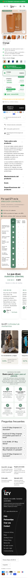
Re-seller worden (8, 545)
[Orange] (4, 61)
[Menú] (4, 6)
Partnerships (8, 519)
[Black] (8, 61)
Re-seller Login (8, 548)
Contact (7, 526)
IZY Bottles (8, 568)
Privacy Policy (7, 540)
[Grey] (21, 61)
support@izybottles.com (12, 511)
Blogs (5, 535)
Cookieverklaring (8, 551)
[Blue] (13, 61)
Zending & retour (8, 537)
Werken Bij (7, 543)
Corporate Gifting (8, 532)
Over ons (7, 523)
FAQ (5, 516)
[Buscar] (8, 6)
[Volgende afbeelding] (23, 31)
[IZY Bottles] (12, 6)
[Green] (17, 61)
